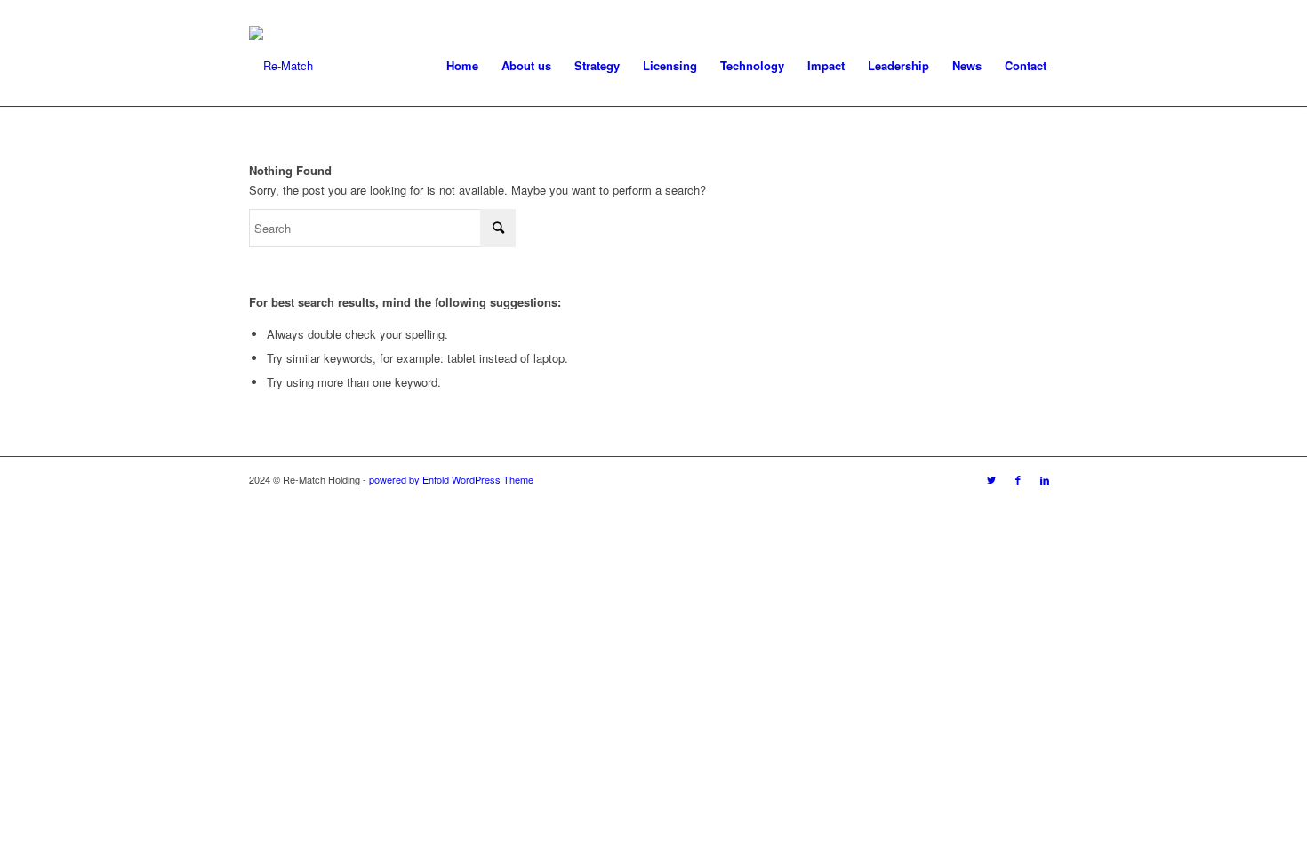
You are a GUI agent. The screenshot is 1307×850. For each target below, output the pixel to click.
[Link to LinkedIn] (1044, 479)
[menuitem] (462, 66)
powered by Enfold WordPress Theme (451, 479)
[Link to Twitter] (991, 479)
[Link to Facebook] (1018, 479)
